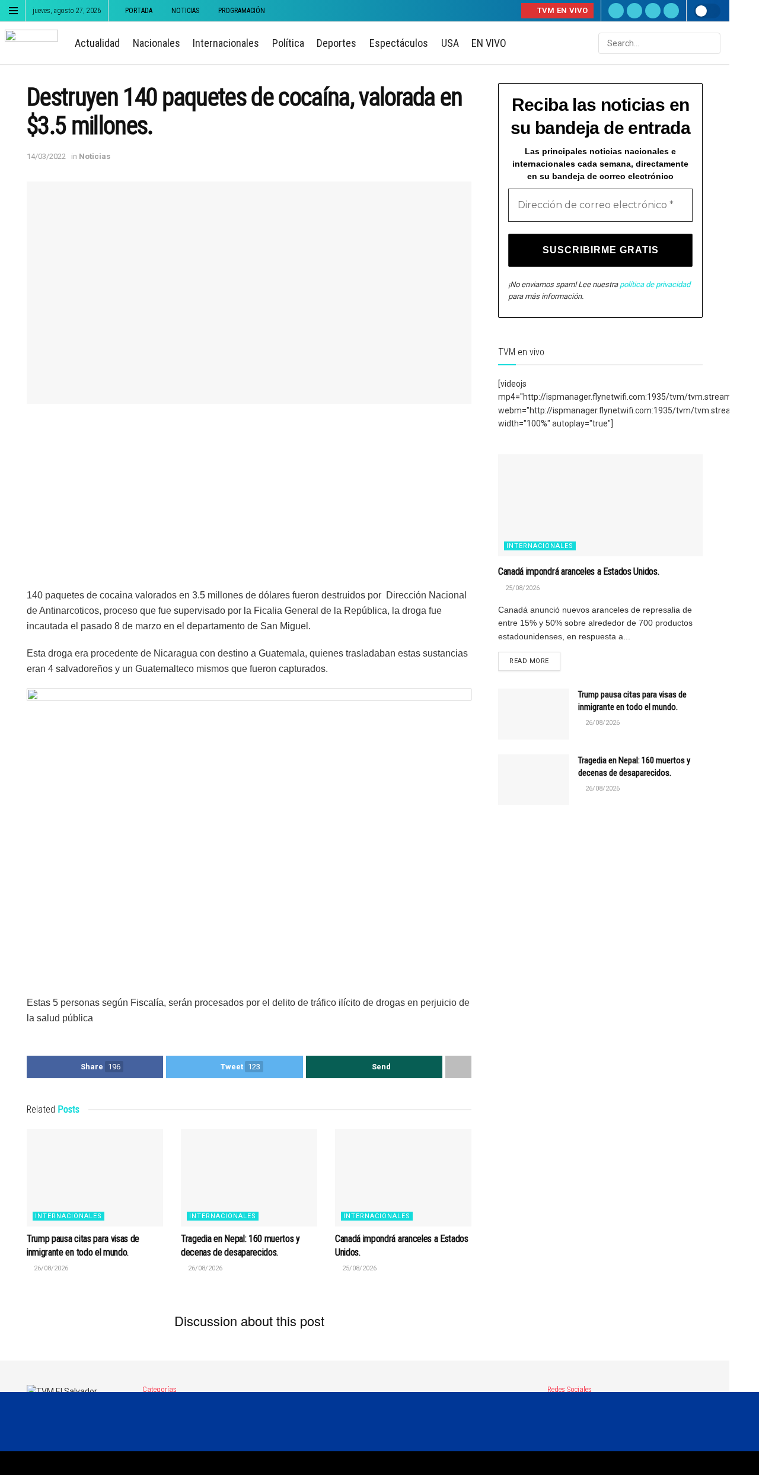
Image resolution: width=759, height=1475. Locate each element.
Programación (241, 11)
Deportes (336, 43)
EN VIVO (488, 43)
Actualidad (97, 43)
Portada (138, 11)
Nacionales (156, 43)
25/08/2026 (358, 1268)
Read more (529, 661)
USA (450, 43)
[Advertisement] (249, 505)
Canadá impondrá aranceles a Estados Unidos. (578, 571)
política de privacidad (655, 284)
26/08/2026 (50, 1268)
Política (288, 43)
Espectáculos (398, 43)
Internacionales (226, 43)
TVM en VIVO (561, 10)
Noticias (185, 11)
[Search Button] (710, 43)
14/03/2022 (46, 156)
